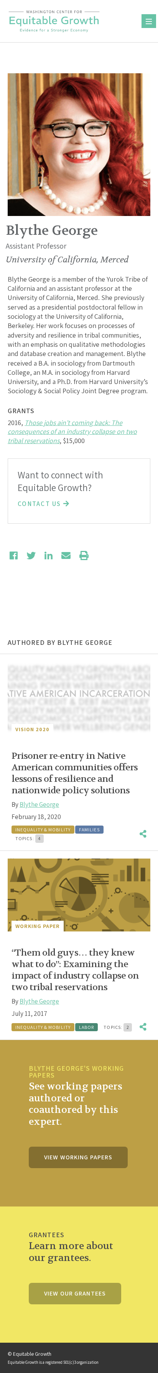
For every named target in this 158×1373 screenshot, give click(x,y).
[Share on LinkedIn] (48, 555)
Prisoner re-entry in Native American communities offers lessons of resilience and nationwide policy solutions (75, 773)
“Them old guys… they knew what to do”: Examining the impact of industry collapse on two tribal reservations (75, 970)
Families (89, 829)
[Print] (84, 555)
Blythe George (39, 804)
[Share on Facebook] (14, 555)
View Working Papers (78, 1157)
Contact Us (40, 503)
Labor (86, 1027)
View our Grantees (75, 1293)
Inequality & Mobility (43, 829)
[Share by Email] (66, 555)
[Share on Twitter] (31, 555)
